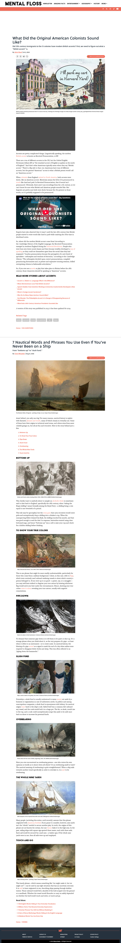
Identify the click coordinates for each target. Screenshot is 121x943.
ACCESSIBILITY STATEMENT (46, 937)
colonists (24, 177)
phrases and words (33, 420)
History (56, 320)
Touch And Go (24, 453)
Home (18, 328)
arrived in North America (47, 177)
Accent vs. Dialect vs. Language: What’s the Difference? (36, 281)
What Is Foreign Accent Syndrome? (29, 292)
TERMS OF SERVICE (27, 937)
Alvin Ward (18, 52)
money (59, 699)
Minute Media (56, 941)
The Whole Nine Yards (27, 449)
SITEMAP (62, 937)
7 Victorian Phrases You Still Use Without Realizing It (34, 910)
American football (34, 823)
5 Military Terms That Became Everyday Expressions (34, 907)
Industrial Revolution (54, 246)
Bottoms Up (24, 432)
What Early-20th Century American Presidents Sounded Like (37, 303)
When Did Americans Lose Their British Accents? (33, 284)
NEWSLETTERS (63, 934)
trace (23, 707)
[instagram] (110, 9)
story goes (47, 513)
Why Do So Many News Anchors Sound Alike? (32, 295)
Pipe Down (23, 439)
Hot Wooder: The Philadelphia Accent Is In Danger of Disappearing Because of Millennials (43, 299)
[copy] (27, 56)
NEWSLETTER (47, 4)
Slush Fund (23, 443)
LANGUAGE (26, 320)
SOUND (33, 320)
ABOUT (24, 934)
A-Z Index (77, 937)
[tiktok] (113, 9)
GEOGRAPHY (86, 4)
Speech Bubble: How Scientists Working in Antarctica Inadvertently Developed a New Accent (46, 288)
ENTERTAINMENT (72, 4)
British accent (21, 156)
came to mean (26, 588)
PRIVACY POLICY (79, 934)
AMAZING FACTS (59, 4)
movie (33, 268)
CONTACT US (42, 934)
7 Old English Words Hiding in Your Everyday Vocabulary (36, 904)
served (31, 646)
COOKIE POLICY (94, 934)
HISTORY (97, 4)
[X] (106, 9)
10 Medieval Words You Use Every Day (30, 916)
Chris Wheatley (20, 354)
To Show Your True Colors (28, 436)
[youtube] (117, 9)
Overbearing (24, 446)
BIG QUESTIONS (41, 320)
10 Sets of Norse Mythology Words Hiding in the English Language (39, 913)
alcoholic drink (57, 501)
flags (71, 576)
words (18, 182)
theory (49, 828)
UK (49, 320)
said (63, 770)
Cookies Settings (94, 937)
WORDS (19, 320)
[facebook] (103, 9)
